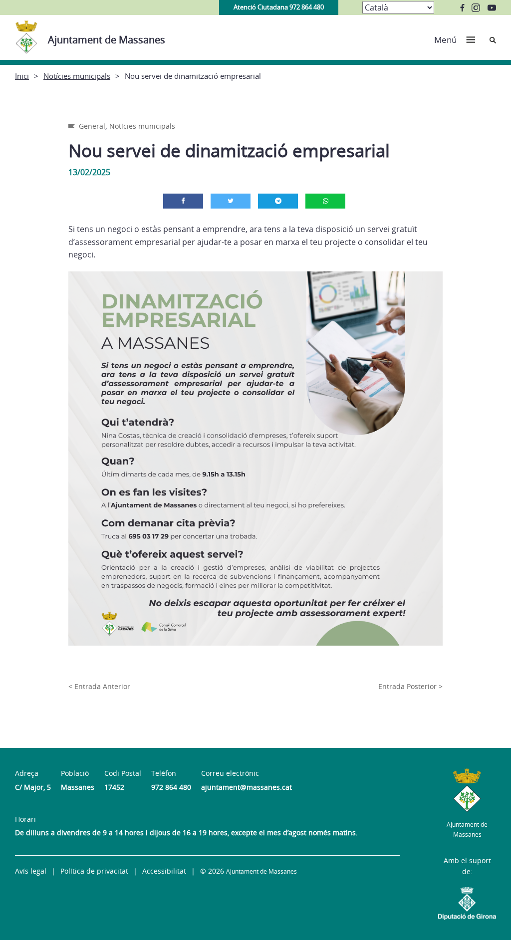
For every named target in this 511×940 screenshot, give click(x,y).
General (92, 126)
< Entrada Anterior (99, 686)
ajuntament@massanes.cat (246, 787)
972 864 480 (171, 787)
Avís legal (30, 871)
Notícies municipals (76, 76)
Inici (22, 76)
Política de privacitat (94, 871)
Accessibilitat (164, 871)
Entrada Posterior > (410, 686)
